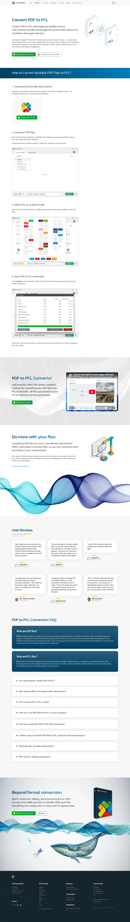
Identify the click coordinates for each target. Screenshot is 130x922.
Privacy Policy (97, 901)
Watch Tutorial (16, 893)
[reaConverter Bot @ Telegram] (94, 895)
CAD (40, 897)
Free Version (53, 3)
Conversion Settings (72, 889)
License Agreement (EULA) (101, 899)
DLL (67, 910)
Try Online (61, 3)
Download (45, 3)
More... (41, 905)
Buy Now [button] (41, 813)
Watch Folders (70, 900)
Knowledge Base (98, 891)
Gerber (41, 899)
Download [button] (24, 54)
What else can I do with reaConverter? (36, 746)
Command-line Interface (73, 908)
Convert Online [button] (49, 54)
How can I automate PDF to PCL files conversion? (42, 724)
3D (40, 903)
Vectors (41, 889)
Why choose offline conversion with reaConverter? (42, 691)
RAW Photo (42, 891)
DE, (94, 903)
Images (41, 887)
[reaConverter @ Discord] (18, 905)
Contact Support (98, 893)
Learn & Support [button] (77, 3)
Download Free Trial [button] (23, 402)
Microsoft (42, 895)
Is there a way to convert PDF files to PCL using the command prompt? (52, 735)
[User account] (116, 2)
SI (98, 903)
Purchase (96, 887)
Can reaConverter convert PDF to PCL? (37, 680)
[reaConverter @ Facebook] (15, 905)
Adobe (41, 893)
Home (31, 3)
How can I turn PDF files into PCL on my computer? (43, 712)
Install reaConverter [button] (28, 117)
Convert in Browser (17, 891)
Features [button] (37, 3)
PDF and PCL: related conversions (34, 756)
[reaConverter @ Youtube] (20, 905)
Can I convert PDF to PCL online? (34, 701)
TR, (97, 903)
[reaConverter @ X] (13, 905)
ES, (96, 903)
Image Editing (70, 887)
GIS (40, 901)
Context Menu (70, 898)
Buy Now (68, 3)
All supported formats (45, 909)
